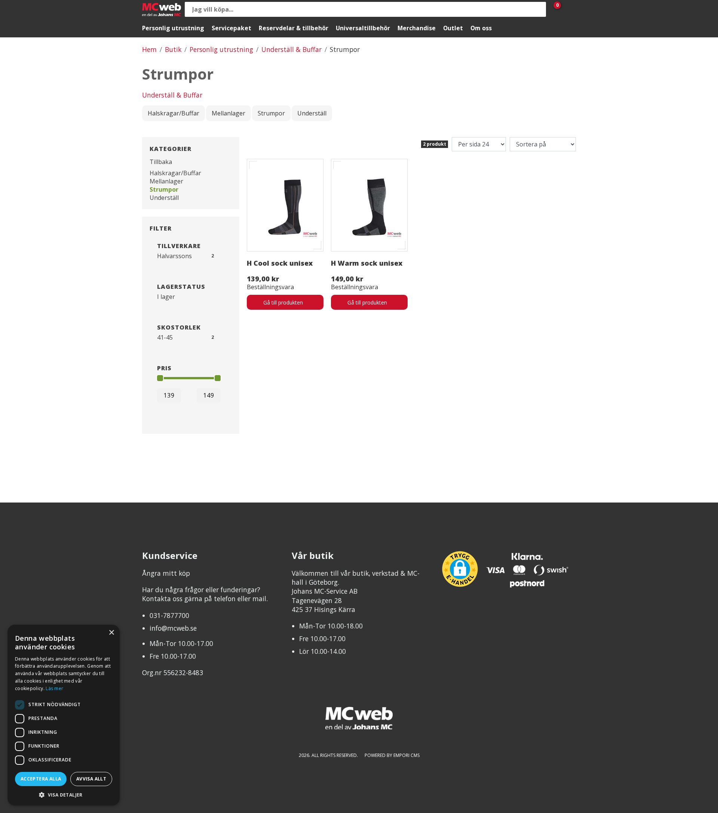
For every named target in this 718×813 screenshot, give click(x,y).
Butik (173, 49)
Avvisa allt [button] (91, 779)
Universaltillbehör (363, 28)
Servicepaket (231, 28)
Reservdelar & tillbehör (293, 28)
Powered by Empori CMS (392, 755)
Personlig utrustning (173, 28)
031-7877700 (169, 615)
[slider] (160, 378)
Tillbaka (161, 162)
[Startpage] (161, 9)
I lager (166, 297)
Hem (149, 49)
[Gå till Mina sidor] (568, 9)
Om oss (481, 28)
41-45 (165, 337)
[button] (63, 794)
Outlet (453, 28)
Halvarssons (174, 256)
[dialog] (63, 715)
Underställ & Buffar (291, 49)
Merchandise (417, 28)
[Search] (538, 9)
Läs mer (54, 688)
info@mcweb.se (173, 628)
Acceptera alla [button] (41, 779)
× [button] (111, 633)
